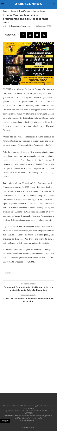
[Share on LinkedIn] (37, 35)
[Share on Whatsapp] (44, 35)
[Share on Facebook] (23, 35)
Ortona (8, 273)
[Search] (54, 4)
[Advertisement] (28, 351)
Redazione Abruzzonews (21, 26)
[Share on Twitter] (30, 35)
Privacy (5, 421)
